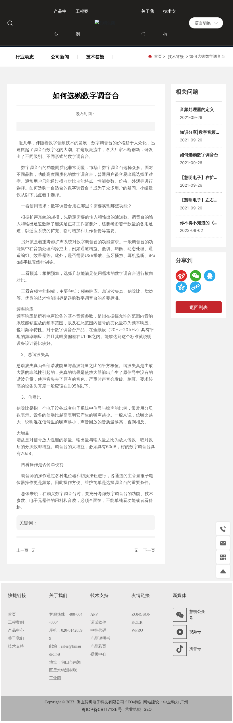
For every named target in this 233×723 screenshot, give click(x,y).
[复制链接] (195, 287)
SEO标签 (133, 702)
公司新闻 (60, 56)
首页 (12, 614)
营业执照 (133, 709)
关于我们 (16, 638)
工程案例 (16, 622)
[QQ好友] (209, 275)
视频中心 (98, 654)
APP (94, 614)
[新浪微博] (181, 275)
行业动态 (25, 56)
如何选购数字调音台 (199, 154)
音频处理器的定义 (197, 109)
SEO (148, 709)
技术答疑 (95, 56)
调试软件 (98, 622)
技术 (12, 646)
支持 (20, 646)
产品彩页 (98, 646)
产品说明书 (100, 638)
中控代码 (98, 630)
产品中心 (16, 630)
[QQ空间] (181, 287)
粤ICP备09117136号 (101, 709)
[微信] (195, 275)
